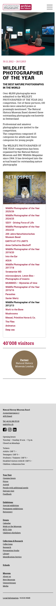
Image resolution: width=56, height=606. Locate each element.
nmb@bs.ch (8, 424)
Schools (6, 565)
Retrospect (7, 511)
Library (6, 553)
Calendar (7, 523)
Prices (5, 481)
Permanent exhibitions (13, 508)
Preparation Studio (11, 550)
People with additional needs (15, 487)
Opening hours (9, 478)
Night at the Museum (12, 526)
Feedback (7, 494)
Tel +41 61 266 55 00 (11, 421)
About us (7, 576)
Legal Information (10, 598)
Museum (7, 573)
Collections (8, 544)
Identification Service (12, 557)
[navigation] (24, 188)
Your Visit (7, 475)
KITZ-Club (7, 529)
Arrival (6, 484)
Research (7, 547)
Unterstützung (9, 582)
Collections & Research (13, 541)
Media (5, 586)
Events (6, 520)
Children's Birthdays (12, 532)
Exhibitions (8, 502)
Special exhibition (11, 505)
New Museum (9, 579)
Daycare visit (8, 491)
